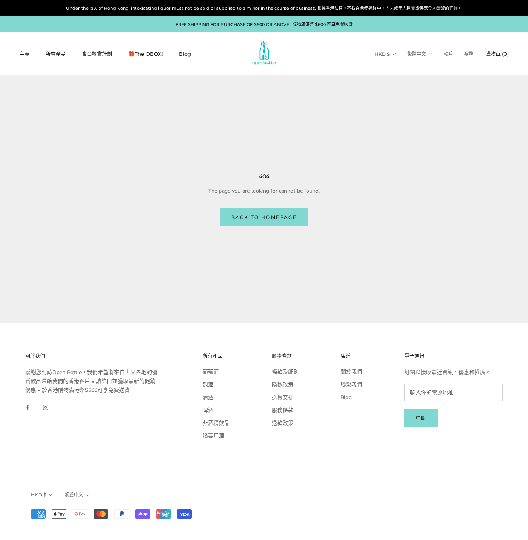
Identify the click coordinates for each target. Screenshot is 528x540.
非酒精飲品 (216, 423)
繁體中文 (416, 54)
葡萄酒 (211, 372)
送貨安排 (282, 397)
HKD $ (382, 54)
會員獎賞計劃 (97, 54)
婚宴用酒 (213, 435)
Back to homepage (264, 217)
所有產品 (56, 54)
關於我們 (351, 372)
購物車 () (497, 54)
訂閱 (421, 418)
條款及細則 (285, 372)
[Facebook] (28, 406)
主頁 (24, 54)
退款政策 (282, 423)
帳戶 (448, 54)
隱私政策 (282, 384)
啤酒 (208, 410)
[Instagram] (45, 406)
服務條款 (282, 410)
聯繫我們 (351, 384)
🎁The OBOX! (145, 54)
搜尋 (468, 54)
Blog (185, 54)
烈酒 (208, 384)
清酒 (208, 397)
